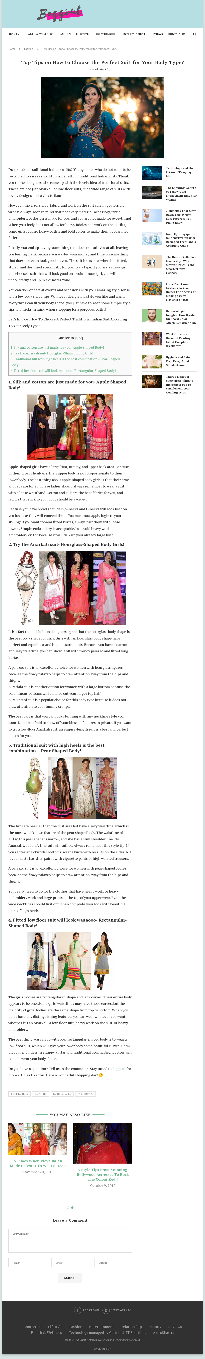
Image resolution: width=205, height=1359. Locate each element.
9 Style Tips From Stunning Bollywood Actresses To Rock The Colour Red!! (103, 1174)
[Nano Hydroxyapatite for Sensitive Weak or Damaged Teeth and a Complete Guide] (152, 235)
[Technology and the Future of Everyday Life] (152, 169)
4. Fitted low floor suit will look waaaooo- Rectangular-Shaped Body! (63, 370)
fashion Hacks (62, 1094)
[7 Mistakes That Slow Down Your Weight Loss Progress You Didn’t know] (152, 212)
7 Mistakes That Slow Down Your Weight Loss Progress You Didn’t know (181, 216)
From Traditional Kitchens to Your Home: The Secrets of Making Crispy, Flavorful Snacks (181, 291)
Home (11, 49)
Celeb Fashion (19, 1094)
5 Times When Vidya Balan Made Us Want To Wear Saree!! (38, 1163)
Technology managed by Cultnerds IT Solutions (107, 1332)
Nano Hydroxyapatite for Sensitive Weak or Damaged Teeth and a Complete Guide (181, 240)
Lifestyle (83, 33)
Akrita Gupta (104, 69)
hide (79, 338)
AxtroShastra (163, 1332)
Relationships (106, 33)
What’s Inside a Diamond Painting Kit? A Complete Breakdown (178, 340)
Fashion (65, 33)
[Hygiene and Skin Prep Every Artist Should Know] (152, 358)
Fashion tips (85, 1094)
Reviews (157, 33)
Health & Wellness (39, 33)
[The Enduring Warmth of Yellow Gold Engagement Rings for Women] (152, 189)
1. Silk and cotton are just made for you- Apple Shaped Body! (57, 347)
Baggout (119, 1068)
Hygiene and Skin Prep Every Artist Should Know (178, 361)
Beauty (13, 33)
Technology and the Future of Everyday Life (179, 172)
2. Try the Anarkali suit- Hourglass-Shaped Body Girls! (52, 353)
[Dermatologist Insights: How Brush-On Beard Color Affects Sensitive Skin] (152, 312)
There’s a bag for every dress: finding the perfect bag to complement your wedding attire (179, 384)
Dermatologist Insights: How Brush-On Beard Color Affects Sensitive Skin (181, 317)
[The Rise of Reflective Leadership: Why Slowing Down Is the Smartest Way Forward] (152, 258)
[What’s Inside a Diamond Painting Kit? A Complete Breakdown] (152, 335)
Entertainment (134, 33)
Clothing (40, 1094)
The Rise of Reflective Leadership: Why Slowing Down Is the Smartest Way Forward (181, 264)
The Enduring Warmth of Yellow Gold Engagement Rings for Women (181, 193)
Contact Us (177, 33)
